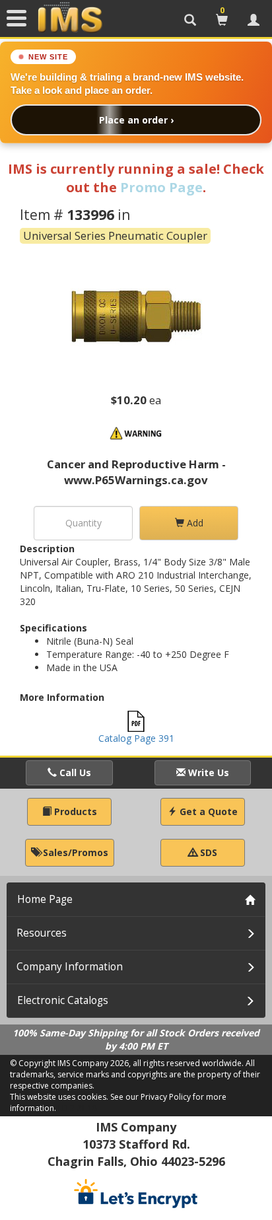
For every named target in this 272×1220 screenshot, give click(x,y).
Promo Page (161, 187)
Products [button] (74, 811)
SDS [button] (207, 852)
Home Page (45, 899)
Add (193, 523)
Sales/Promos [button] (74, 852)
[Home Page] (70, 17)
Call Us (74, 772)
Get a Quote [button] (207, 811)
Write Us (207, 772)
